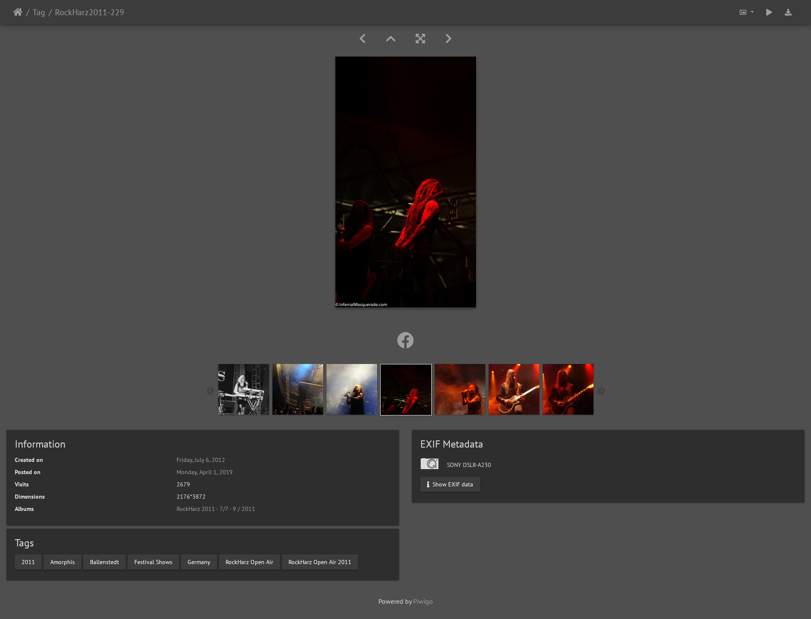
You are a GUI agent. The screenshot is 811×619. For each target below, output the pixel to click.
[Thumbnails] (391, 39)
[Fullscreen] (420, 39)
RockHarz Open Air (249, 561)
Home (18, 12)
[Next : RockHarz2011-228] (448, 39)
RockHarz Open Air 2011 (319, 561)
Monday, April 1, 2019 (205, 472)
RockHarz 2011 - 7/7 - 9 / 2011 (216, 509)
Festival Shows (153, 561)
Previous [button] (210, 391)
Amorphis (62, 561)
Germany (199, 561)
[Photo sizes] (746, 12)
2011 (28, 561)
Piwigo (423, 601)
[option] (244, 389)
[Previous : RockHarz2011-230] (362, 39)
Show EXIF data (452, 484)
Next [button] (601, 391)
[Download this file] (788, 12)
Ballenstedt (104, 561)
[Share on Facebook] (405, 340)
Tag (39, 12)
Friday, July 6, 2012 (201, 460)
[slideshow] (769, 12)
